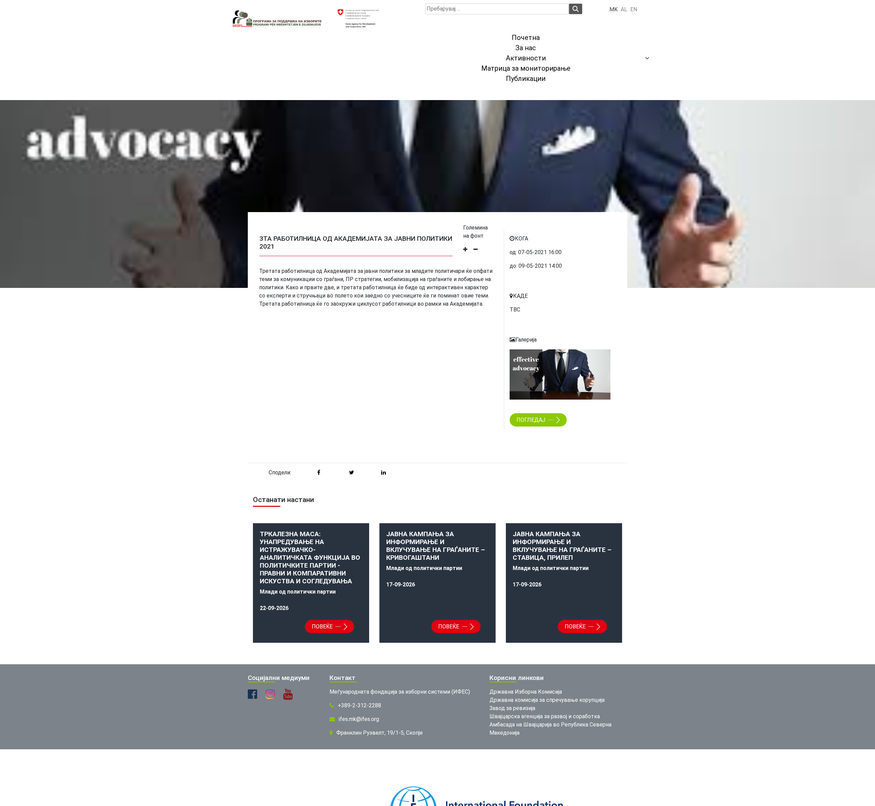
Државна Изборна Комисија (525, 692)
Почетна (526, 37)
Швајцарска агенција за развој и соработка (544, 716)
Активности (526, 58)
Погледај (531, 420)
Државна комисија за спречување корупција (547, 700)
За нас (525, 48)
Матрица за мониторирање (525, 68)
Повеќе (323, 626)
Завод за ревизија (512, 708)
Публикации (526, 78)
